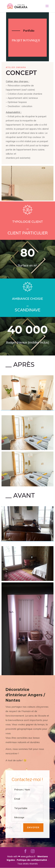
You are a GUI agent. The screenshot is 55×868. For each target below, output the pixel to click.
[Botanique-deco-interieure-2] (27, 432)
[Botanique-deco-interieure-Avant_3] (27, 628)
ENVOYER (33, 827)
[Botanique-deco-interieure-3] (27, 469)
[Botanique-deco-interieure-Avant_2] (27, 563)
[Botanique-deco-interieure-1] (27, 392)
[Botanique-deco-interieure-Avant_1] (27, 523)
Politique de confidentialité (32, 859)
